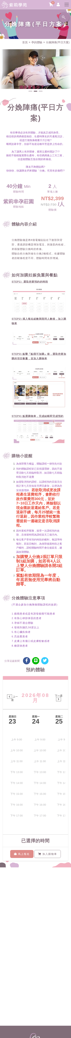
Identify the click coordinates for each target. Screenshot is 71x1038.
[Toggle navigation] (66, 4)
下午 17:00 (16, 815)
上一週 (14, 698)
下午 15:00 (16, 793)
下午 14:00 (16, 783)
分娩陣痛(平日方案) (58, 42)
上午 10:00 (16, 750)
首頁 (25, 42)
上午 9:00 (16, 739)
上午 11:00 (17, 761)
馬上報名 (23, 854)
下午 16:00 (16, 804)
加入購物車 (49, 854)
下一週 (58, 695)
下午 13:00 (16, 772)
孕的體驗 (36, 42)
